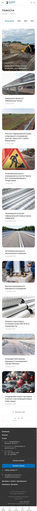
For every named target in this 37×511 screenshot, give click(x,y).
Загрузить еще (20, 412)
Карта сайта (18, 498)
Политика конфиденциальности (18, 497)
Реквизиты (6, 484)
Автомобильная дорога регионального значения (15, 252)
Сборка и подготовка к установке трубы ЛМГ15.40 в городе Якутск (17, 323)
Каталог (5, 435)
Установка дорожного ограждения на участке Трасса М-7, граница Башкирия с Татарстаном (18, 177)
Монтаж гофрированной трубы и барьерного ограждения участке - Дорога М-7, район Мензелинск (18, 137)
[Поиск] (34, 2)
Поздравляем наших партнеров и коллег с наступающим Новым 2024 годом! (18, 398)
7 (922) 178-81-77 (11, 470)
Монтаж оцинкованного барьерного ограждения (15, 287)
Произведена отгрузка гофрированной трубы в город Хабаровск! (18, 215)
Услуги (4, 438)
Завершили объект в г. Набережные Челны (14, 99)
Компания (5, 431)
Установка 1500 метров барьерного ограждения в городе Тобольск (16, 361)
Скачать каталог (18, 460)
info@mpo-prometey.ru (13, 477)
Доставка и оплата (9, 481)
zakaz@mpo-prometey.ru (13, 475)
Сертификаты (22, 481)
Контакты (14, 484)
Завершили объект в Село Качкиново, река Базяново (16, 67)
